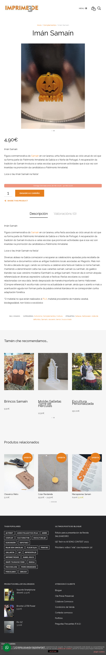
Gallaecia (10, 552)
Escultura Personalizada (83, 402)
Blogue (58, 590)
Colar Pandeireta (45, 494)
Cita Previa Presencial (64, 596)
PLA (45, 299)
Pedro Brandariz (28, 567)
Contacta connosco (64, 613)
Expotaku (24, 543)
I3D (19, 552)
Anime (44, 533)
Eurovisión (11, 543)
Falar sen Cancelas (14, 548)
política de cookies (65, 649)
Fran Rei (44, 548)
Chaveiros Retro (11, 494)
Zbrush (23, 572)
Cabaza (78, 316)
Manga (32, 562)
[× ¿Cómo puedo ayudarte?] (7, 647)
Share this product (17, 201)
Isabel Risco (28, 557)
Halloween (86, 316)
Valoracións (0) (65, 214)
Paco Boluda (11, 567)
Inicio (39, 25)
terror (58, 319)
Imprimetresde (12, 557)
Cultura (59, 316)
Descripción (39, 214)
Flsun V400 (32, 548)
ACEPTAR (53, 651)
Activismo (38, 316)
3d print (9, 533)
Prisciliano (11, 572)
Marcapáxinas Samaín (81, 494)
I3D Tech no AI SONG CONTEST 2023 (72, 542)
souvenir (51, 319)
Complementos (49, 25)
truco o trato (66, 319)
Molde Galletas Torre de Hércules (49, 403)
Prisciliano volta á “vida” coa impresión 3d (73, 547)
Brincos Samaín (16, 401)
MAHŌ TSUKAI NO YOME (15, 562)
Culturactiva (23, 538)
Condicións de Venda (64, 607)
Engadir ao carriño (30, 193)
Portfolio (59, 618)
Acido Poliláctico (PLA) (27, 533)
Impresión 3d (30, 552)
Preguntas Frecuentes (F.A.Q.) (68, 624)
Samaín (35, 156)
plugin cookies (99, 652)
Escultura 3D (40, 538)
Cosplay (9, 538)
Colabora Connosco (64, 601)
